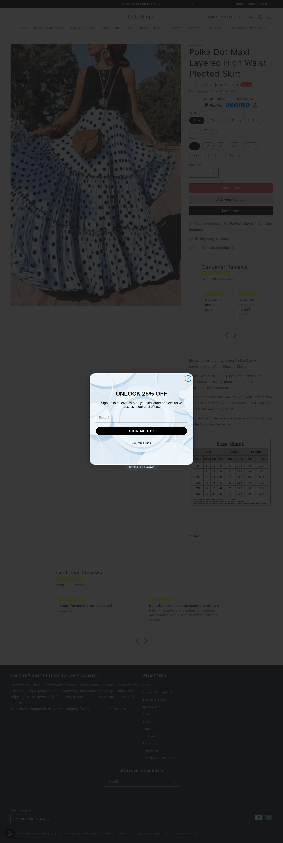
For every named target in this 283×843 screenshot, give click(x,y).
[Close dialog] (188, 378)
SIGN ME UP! (141, 431)
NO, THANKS (141, 443)
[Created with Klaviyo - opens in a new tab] (141, 467)
